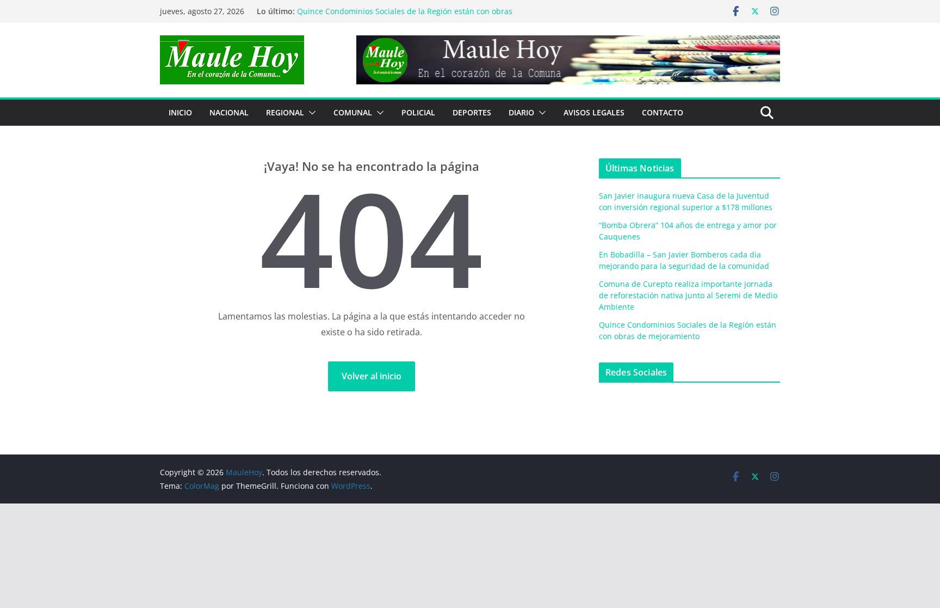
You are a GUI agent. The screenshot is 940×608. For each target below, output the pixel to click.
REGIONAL (285, 112)
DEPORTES (472, 112)
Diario (521, 112)
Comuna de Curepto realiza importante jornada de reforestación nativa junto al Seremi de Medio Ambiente (688, 295)
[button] (310, 112)
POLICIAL (418, 112)
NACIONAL (229, 112)
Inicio (180, 112)
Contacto (662, 112)
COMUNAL (352, 112)
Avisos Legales (594, 112)
